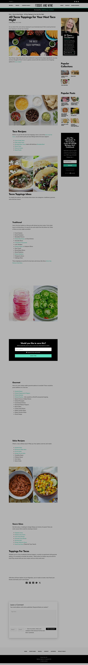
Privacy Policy (62, 651)
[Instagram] (76, 1)
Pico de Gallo (18, 451)
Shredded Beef (41, 144)
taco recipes (18, 62)
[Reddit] (33, 583)
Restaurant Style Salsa (20, 449)
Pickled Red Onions (20, 239)
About (61, 5)
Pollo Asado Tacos (19, 142)
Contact (67, 5)
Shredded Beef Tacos (20, 144)
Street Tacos (18, 146)
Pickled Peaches (19, 397)
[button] (13, 1)
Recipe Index (32, 651)
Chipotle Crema (19, 532)
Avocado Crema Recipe (20, 538)
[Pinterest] (78, 1)
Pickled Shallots (19, 395)
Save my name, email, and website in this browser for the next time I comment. (35, 630)
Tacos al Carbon (19, 148)
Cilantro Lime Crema (20, 534)
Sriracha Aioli (18, 540)
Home (25, 651)
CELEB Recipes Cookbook (47, 10)
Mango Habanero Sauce (21, 542)
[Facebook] (74, 1)
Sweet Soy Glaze (19, 544)
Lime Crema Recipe (20, 536)
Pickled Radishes (19, 254)
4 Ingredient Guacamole (21, 242)
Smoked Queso (18, 391)
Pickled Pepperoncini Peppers (22, 393)
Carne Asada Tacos (19, 140)
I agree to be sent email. (33, 352)
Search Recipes (75, 5)
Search (40, 651)
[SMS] (36, 583)
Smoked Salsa (18, 447)
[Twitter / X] (40, 583)
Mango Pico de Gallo (20, 453)
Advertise (53, 651)
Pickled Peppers (19, 246)
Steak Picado (18, 150)
